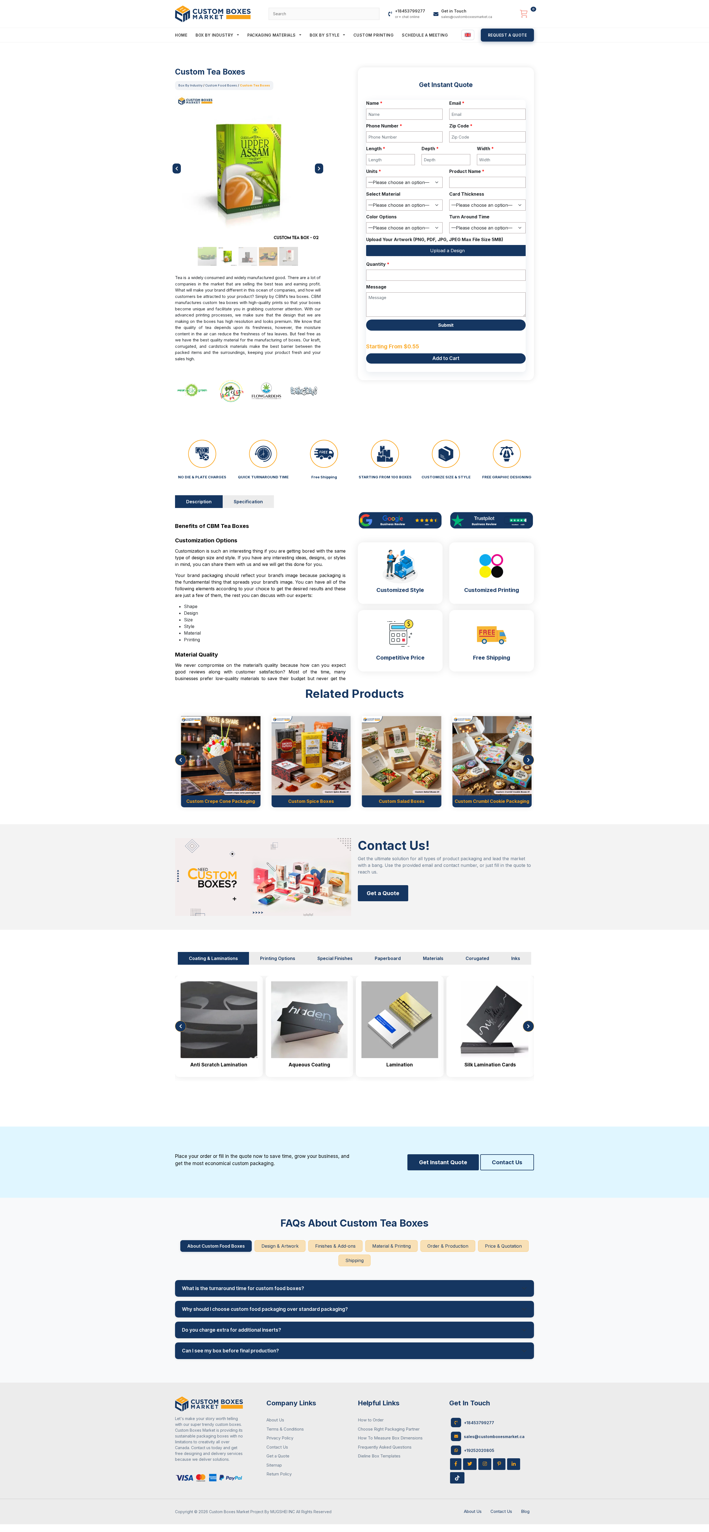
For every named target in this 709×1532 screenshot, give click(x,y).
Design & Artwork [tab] (280, 1246)
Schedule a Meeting (425, 35)
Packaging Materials (272, 35)
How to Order (371, 1420)
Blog (525, 1511)
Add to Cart (445, 358)
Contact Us (507, 1162)
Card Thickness (466, 194)
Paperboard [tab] (388, 958)
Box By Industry (215, 35)
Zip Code (460, 126)
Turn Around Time (469, 216)
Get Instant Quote (443, 1162)
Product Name (466, 171)
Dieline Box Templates (379, 1456)
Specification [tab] (248, 501)
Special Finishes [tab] (335, 958)
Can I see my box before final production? (230, 1351)
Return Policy (279, 1474)
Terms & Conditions (285, 1429)
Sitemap (274, 1465)
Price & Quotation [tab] (503, 1246)
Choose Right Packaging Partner (389, 1429)
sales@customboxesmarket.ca (494, 1436)
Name (374, 103)
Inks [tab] (515, 958)
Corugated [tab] (477, 958)
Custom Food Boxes (221, 85)
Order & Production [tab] (447, 1246)
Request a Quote (507, 35)
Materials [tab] (433, 958)
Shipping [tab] (354, 1260)
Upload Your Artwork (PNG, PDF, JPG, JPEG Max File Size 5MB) (434, 239)
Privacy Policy (279, 1438)
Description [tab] (199, 501)
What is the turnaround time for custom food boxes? (243, 1288)
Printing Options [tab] (277, 958)
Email (456, 103)
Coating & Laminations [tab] (213, 958)
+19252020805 (479, 1450)
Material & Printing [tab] (391, 1246)
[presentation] (180, 759)
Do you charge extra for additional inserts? (231, 1330)
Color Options (381, 216)
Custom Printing (373, 35)
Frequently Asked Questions (385, 1447)
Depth (430, 148)
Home (181, 35)
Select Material (383, 194)
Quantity (377, 264)
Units (373, 171)
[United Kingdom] (467, 35)
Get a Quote (383, 893)
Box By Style (325, 35)
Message (376, 287)
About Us (275, 1420)
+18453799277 (479, 1422)
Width (485, 148)
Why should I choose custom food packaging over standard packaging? (265, 1309)
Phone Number (384, 126)
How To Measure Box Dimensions (390, 1438)
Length (375, 148)
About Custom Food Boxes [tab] (216, 1246)
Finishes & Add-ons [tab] (335, 1246)
